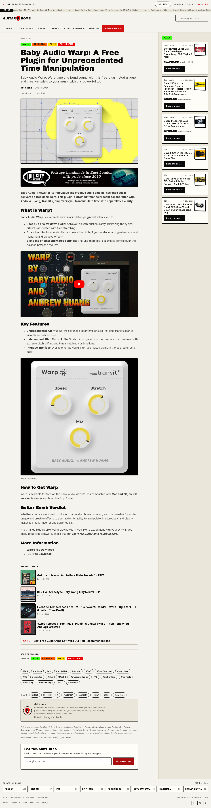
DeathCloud (79, 727)
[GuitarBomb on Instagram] (199, 803)
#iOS (25, 677)
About (5, 803)
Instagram (49, 717)
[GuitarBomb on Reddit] (205, 803)
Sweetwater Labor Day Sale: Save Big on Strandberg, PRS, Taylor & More (178, 52)
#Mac (50, 677)
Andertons (68, 727)
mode (163, 4)
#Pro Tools (126, 677)
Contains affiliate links (33, 93)
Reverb (127, 727)
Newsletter (179, 4)
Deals (31, 39)
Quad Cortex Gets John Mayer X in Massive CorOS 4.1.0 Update (92, 10)
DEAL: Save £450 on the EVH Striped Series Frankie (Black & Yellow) (177, 181)
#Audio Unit (61, 671)
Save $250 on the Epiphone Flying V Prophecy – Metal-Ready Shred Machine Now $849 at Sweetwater (177, 88)
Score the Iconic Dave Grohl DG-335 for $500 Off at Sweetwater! (177, 124)
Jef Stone (26, 87)
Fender (95, 727)
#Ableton (37, 671)
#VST (60, 682)
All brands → (201, 783)
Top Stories (25, 29)
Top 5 (52, 44)
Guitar (55, 29)
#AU (49, 671)
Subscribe (202, 4)
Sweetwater (26, 730)
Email (107, 695)
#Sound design (46, 682)
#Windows (73, 682)
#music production (79, 677)
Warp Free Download (40, 549)
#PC (95, 677)
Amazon (59, 727)
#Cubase (76, 671)
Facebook (47, 695)
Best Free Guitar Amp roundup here (94, 533)
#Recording (28, 682)
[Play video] (79, 284)
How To (94, 29)
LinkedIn (82, 695)
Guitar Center (105, 727)
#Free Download (104, 671)
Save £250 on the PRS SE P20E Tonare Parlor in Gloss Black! (178, 156)
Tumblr (95, 695)
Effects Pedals (74, 29)
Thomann (40, 730)
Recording (40, 44)
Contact (191, 4)
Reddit (35, 695)
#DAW (88, 671)
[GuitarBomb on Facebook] (194, 803)
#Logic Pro (37, 677)
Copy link (119, 695)
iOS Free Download (39, 553)
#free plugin (122, 671)
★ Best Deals (113, 29)
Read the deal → (174, 68)
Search (14, 803)
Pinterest (68, 695)
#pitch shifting (109, 677)
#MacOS (62, 677)
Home (23, 39)
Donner (88, 727)
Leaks (42, 29)
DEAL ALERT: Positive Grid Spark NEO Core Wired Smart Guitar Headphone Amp (178, 208)
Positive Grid (117, 727)
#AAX (25, 671)
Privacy (45, 803)
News (9, 29)
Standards (34, 803)
